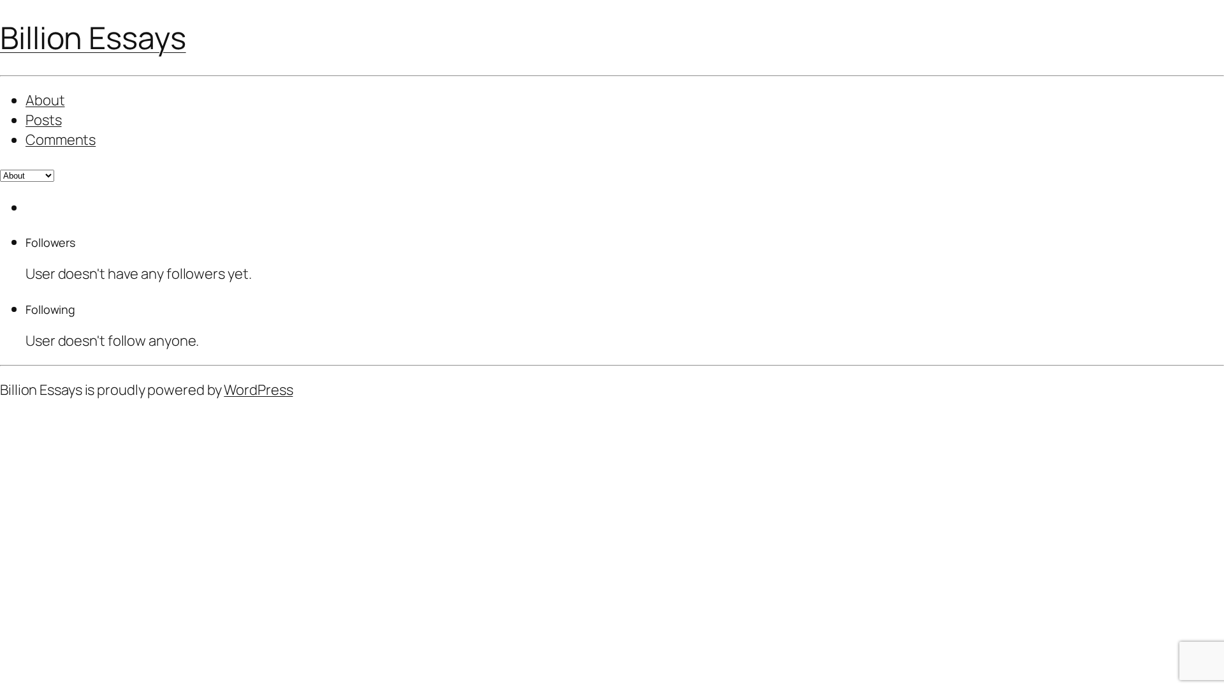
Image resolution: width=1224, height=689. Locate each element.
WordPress (258, 389)
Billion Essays (93, 37)
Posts (44, 120)
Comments (61, 139)
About (45, 100)
